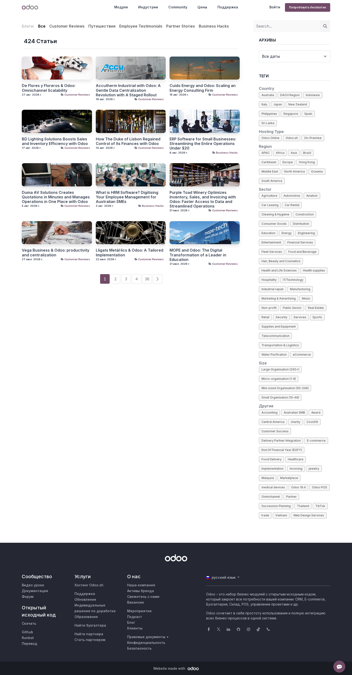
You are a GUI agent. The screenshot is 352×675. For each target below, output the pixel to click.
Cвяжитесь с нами (143, 596)
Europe (288, 162)
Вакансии (135, 602)
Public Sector (292, 308)
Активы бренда (140, 591)
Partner (291, 496)
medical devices (273, 487)
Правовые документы (146, 637)
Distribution (301, 223)
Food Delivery (271, 459)
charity (295, 422)
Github (27, 632)
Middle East (269, 171)
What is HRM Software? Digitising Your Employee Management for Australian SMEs (127, 197)
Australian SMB (294, 412)
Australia (267, 95)
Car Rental (292, 205)
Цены (202, 7)
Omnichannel (270, 496)
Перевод (29, 643)
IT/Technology (293, 280)
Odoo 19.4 (298, 487)
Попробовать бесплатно (307, 7)
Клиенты (134, 628)
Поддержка (227, 7)
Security (281, 317)
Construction (304, 214)
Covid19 (312, 422)
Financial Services (300, 242)
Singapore (290, 113)
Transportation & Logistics (280, 345)
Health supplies (314, 270)
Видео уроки (33, 585)
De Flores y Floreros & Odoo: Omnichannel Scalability (48, 87)
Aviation (312, 195)
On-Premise (313, 138)
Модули (121, 7)
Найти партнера (88, 634)
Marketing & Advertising (278, 298)
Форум (28, 596)
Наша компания (141, 585)
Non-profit (269, 308)
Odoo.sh (292, 138)
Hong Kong (307, 162)
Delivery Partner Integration (281, 440)
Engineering (306, 233)
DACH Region (290, 95)
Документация (35, 591)
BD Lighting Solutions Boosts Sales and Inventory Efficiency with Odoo (55, 141)
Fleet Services (271, 252)
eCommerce (302, 354)
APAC (265, 153)
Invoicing (296, 468)
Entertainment (271, 242)
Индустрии (148, 7)
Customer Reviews (77, 94)
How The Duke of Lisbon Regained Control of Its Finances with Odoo (128, 141)
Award (315, 412)
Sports (317, 317)
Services (300, 317)
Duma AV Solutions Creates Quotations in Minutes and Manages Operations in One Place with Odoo (56, 197)
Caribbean (268, 162)
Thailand (303, 506)
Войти (274, 7)
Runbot (28, 638)
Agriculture (269, 195)
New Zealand (297, 104)
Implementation (272, 468)
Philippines (269, 113)
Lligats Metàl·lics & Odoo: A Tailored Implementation (129, 252)
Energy (287, 233)
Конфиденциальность (146, 642)
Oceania (317, 171)
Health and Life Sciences (279, 270)
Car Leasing (269, 205)
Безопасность (139, 648)
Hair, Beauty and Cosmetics (281, 261)
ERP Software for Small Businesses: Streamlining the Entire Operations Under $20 (203, 143)
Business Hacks (227, 152)
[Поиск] (325, 26)
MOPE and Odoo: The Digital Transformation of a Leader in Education (198, 255)
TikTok (320, 506)
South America (271, 181)
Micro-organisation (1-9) (278, 379)
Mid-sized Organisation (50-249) (285, 388)
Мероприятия (139, 611)
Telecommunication (275, 336)
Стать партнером (89, 640)
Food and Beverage (302, 252)
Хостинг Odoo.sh (88, 585)
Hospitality (269, 280)
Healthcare (295, 459)
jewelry (314, 468)
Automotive (292, 195)
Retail (265, 317)
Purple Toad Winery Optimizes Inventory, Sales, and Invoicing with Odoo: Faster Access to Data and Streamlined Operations (203, 199)
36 (147, 279)
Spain (308, 113)
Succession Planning (276, 506)
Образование (86, 617)
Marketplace (289, 478)
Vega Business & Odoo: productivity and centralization (55, 252)
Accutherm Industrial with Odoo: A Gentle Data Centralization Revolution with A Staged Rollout (128, 90)
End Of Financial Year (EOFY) (281, 450)
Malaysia (267, 478)
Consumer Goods (274, 223)
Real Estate (316, 308)
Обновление (85, 599)
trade (265, 515)
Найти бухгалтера (90, 625)
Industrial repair (272, 289)
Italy (264, 104)
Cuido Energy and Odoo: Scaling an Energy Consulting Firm (203, 87)
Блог (131, 622)
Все (41, 26)
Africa (280, 153)
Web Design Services (308, 515)
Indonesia (313, 95)
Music (306, 298)
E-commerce (316, 440)
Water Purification (274, 354)
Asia (294, 153)
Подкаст (134, 617)
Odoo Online (270, 138)
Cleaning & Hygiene (275, 214)
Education (268, 233)
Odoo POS (319, 487)
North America (294, 171)
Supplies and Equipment (278, 326)
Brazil (307, 153)
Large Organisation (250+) (280, 369)
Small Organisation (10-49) (280, 397)
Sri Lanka (267, 123)
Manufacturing (300, 289)
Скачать (29, 623)
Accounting (269, 412)
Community (177, 7)
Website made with (169, 668)
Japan (277, 104)
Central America (272, 422)
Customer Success (275, 431)
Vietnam (281, 515)
